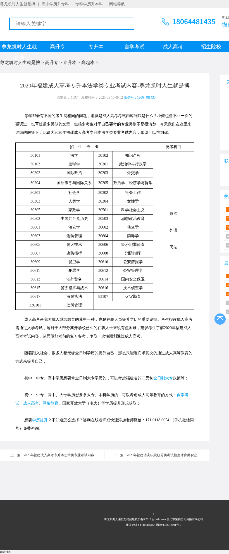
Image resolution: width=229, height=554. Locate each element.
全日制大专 (163, 378)
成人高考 (173, 46)
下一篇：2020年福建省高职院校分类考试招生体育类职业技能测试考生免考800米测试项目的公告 (161, 455)
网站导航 (117, 4)
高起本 (88, 62)
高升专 (57, 46)
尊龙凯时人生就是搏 (17, 4)
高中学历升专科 (55, 4)
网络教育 (50, 403)
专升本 (96, 46)
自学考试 (134, 46)
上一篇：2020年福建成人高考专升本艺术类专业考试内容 (52, 455)
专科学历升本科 (89, 4)
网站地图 (5, 551)
